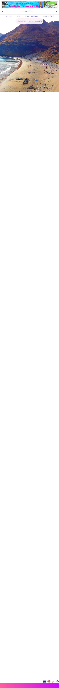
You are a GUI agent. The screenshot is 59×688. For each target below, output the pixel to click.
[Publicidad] (29, 5)
